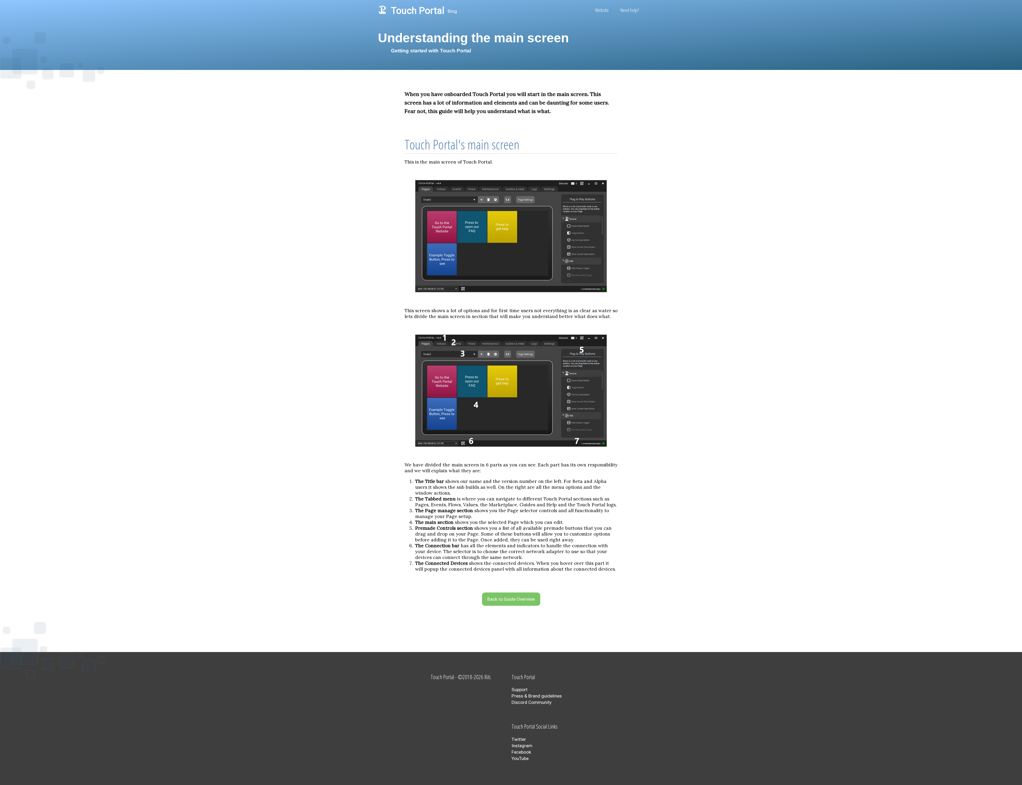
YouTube (520, 758)
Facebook (521, 752)
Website (602, 10)
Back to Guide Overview (511, 599)
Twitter (519, 739)
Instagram (522, 745)
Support (520, 689)
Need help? (629, 10)
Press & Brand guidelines (537, 696)
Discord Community (531, 702)
